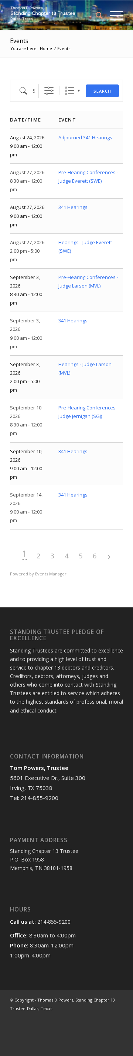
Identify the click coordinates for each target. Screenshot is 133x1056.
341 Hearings (73, 207)
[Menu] (113, 15)
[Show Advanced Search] (49, 90)
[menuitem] (95, 15)
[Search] (95, 15)
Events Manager (50, 574)
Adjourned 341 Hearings (85, 137)
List (69, 90)
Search (102, 91)
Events (19, 41)
